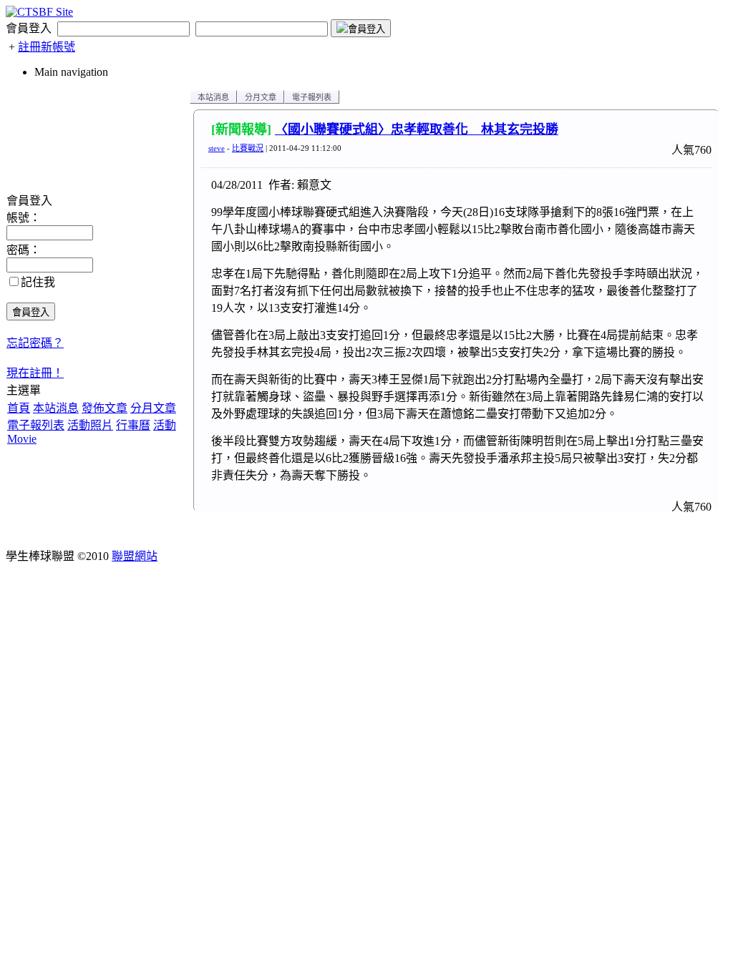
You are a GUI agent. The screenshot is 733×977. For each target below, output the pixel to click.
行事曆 (133, 425)
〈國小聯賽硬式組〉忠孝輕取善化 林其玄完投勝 (416, 129)
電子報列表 (35, 425)
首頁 (18, 408)
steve (216, 148)
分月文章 (153, 408)
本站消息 (56, 408)
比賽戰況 (247, 148)
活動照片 (90, 425)
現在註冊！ (35, 373)
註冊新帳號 (46, 47)
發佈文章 (104, 408)
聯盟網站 (134, 556)
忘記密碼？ (35, 343)
